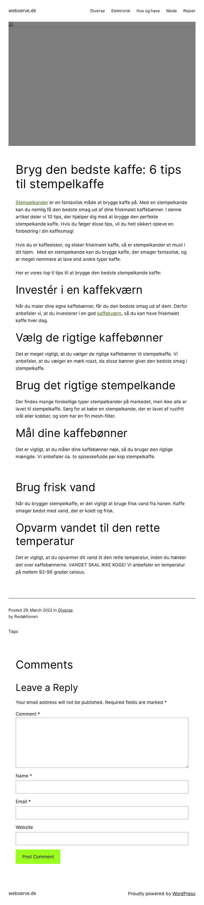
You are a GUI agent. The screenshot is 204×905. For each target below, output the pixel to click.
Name (24, 775)
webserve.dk (22, 10)
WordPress (184, 893)
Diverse (65, 610)
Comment (28, 714)
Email (23, 801)
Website (24, 827)
